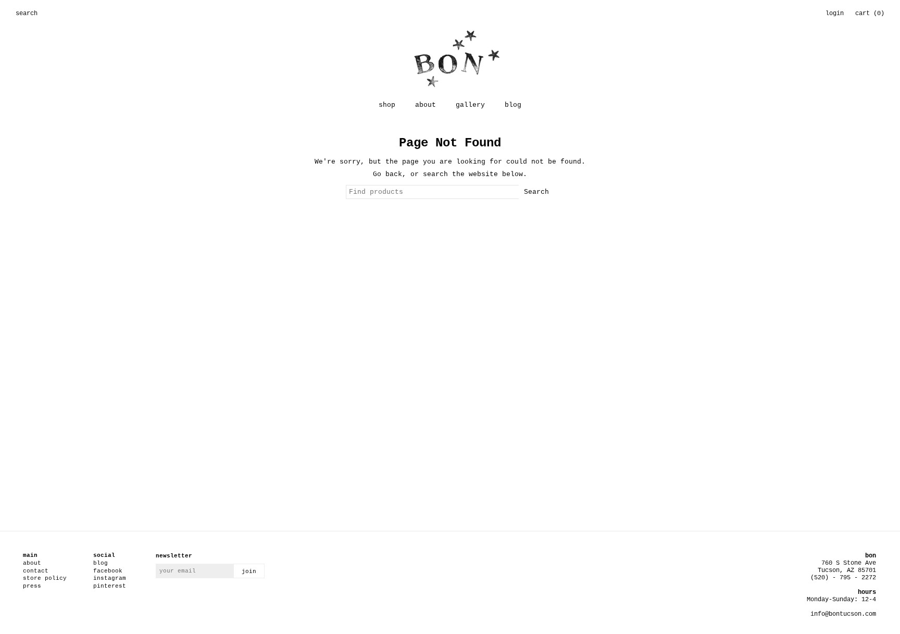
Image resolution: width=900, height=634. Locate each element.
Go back (387, 174)
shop (387, 105)
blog (513, 105)
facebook (107, 571)
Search (536, 192)
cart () (869, 13)
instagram (109, 578)
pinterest (109, 586)
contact (35, 571)
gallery (470, 105)
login (835, 13)
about (425, 105)
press (32, 586)
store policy (45, 578)
